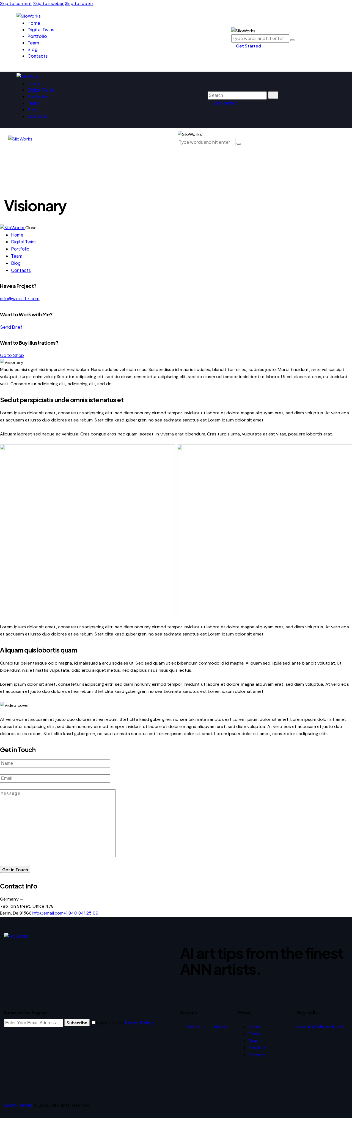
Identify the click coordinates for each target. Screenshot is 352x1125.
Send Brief (11, 327)
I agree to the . (124, 1023)
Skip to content (16, 3)
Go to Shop (12, 355)
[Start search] (273, 95)
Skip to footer (79, 3)
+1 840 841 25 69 (81, 913)
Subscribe (77, 1022)
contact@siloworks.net (321, 1027)
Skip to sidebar (48, 3)
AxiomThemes (18, 1105)
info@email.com (48, 913)
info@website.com (20, 298)
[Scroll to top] (3, 1121)
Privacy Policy (139, 1023)
